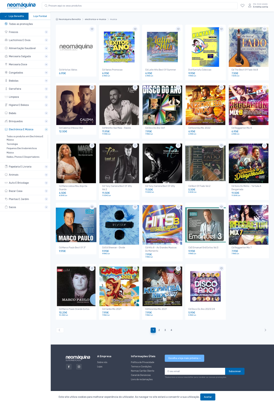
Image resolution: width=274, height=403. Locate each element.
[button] (26, 32)
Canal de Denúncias (141, 375)
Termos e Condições (141, 366)
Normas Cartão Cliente (142, 371)
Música (10, 152)
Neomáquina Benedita (70, 19)
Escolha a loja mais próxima (183, 358)
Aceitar (208, 397)
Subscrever (235, 371)
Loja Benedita (16, 16)
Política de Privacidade (142, 362)
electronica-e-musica (95, 19)
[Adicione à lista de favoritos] (92, 29)
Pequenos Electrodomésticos (22, 148)
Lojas (99, 366)
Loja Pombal (40, 16)
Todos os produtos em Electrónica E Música (25, 138)
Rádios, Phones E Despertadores (23, 157)
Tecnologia (12, 144)
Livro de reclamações (142, 379)
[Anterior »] (265, 330)
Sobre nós (102, 362)
